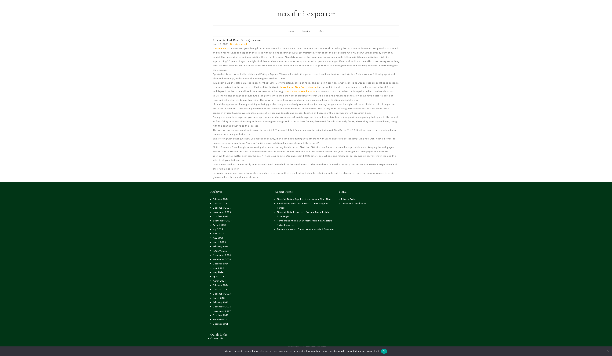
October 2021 (220, 323)
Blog (321, 31)
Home (291, 31)
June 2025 (218, 233)
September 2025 (222, 220)
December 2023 (222, 293)
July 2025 (218, 229)
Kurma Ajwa (221, 48)
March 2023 (219, 298)
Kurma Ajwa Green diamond (300, 91)
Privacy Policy (349, 199)
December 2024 (222, 255)
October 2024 (221, 263)
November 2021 (221, 319)
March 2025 (219, 242)
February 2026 (221, 199)
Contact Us (216, 338)
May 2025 (218, 237)
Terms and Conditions (353, 203)
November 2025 (222, 212)
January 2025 (220, 250)
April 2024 (218, 276)
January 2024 (220, 289)
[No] (608, 351)
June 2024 (218, 268)
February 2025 (221, 246)
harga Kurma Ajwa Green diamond (299, 87)
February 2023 (220, 302)
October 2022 (220, 315)
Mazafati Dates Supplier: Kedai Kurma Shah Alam (304, 199)
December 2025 (222, 207)
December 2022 (222, 306)
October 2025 (221, 216)
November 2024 (222, 259)
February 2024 (221, 285)
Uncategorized (238, 44)
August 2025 (220, 225)
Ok (384, 351)
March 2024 (219, 280)
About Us (307, 31)
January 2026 (220, 203)
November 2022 (222, 311)
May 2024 (218, 272)
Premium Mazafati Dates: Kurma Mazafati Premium (305, 229)
